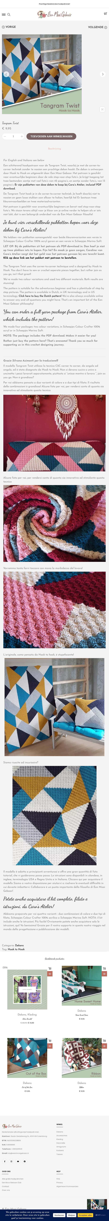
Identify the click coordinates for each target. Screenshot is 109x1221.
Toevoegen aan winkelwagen (51, 136)
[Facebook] (24, 1161)
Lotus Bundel (27, 1019)
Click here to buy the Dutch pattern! (40, 296)
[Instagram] (11, 1161)
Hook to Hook (16, 949)
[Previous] (6, 74)
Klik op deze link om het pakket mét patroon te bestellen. (40, 258)
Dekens (19, 945)
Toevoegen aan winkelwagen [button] (104, 968)
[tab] (54, 149)
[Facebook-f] (4, 1161)
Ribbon (81, 1087)
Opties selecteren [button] (50, 968)
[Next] (103, 74)
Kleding (32, 1014)
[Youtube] (18, 1161)
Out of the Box (27, 1087)
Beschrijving (54, 149)
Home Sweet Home (82, 1015)
